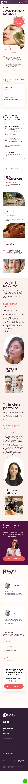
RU (19, 2)
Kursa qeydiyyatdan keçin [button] (19, 21)
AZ (22, 2)
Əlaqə (5, 731)
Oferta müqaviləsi (7, 741)
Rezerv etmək (14, 104)
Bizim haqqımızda (8, 728)
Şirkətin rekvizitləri (7, 738)
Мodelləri (6, 733)
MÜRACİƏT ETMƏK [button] (14, 558)
